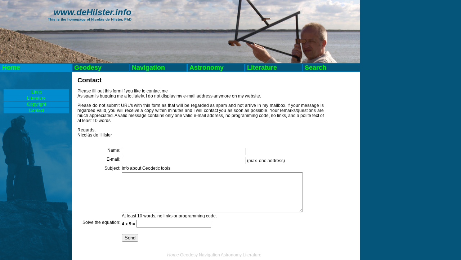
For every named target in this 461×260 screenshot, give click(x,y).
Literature (262, 67)
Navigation (148, 67)
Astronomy (206, 67)
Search (314, 67)
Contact (36, 110)
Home (11, 67)
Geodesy (88, 67)
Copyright (36, 104)
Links (36, 92)
